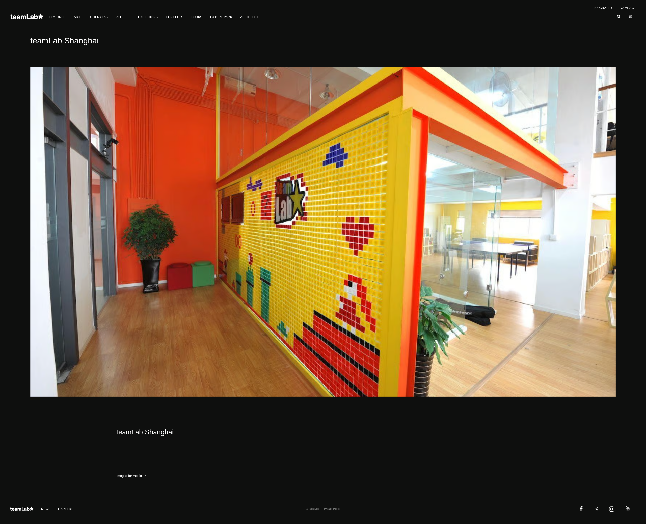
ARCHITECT (249, 17)
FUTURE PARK (221, 17)
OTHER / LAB (98, 17)
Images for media (129, 476)
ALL (119, 17)
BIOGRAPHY (603, 8)
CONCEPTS (174, 17)
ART (77, 17)
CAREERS (65, 509)
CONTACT (628, 8)
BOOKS (196, 17)
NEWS (45, 509)
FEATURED (57, 17)
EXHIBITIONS (148, 17)
